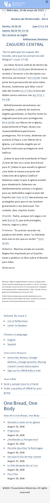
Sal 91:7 (12, 220)
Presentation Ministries (18, 4)
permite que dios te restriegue (25, 448)
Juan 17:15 (20, 59)
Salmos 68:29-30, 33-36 (15, 30)
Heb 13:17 (21, 197)
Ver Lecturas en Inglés (14, 35)
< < (4, 10)
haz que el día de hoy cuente (24, 456)
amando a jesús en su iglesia (23, 422)
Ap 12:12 (37, 95)
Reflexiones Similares (35, 39)
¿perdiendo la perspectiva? (22, 439)
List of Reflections (17, 321)
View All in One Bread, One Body (21, 415)
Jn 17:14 (25, 90)
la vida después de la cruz (22, 465)
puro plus (12, 474)
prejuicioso (13, 430)
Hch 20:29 (18, 69)
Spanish (11, 344)
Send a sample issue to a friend (21, 383)
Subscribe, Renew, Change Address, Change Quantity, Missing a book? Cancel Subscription (26, 362)
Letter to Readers (17, 325)
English (11, 339)
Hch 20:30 (33, 77)
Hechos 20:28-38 (11, 26)
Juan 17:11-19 (40, 26)
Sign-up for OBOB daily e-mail (24, 370)
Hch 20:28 (8, 122)
